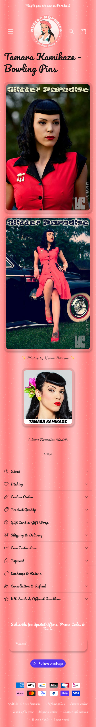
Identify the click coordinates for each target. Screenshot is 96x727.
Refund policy (56, 704)
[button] (11, 32)
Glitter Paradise (30, 704)
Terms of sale (40, 719)
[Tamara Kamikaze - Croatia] (48, 426)
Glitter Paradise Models (48, 439)
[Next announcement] (87, 6)
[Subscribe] (80, 644)
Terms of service (23, 712)
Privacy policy (79, 704)
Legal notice (61, 719)
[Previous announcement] (9, 6)
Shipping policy (48, 712)
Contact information (75, 712)
